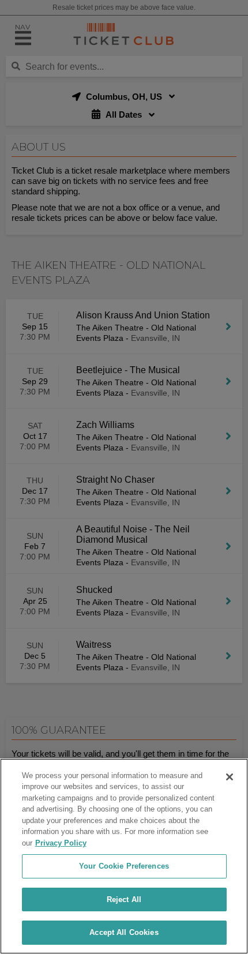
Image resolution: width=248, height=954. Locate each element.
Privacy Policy (61, 843)
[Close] (229, 777)
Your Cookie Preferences (124, 866)
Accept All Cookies (123, 932)
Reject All (124, 899)
